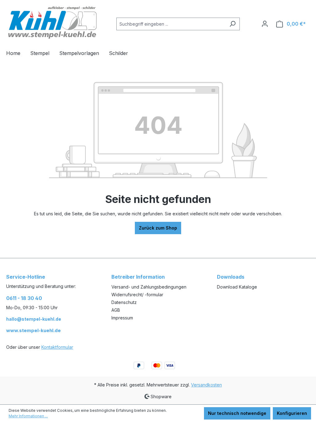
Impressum (122, 317)
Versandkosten (206, 384)
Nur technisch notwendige (237, 413)
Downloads (230, 277)
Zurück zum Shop (158, 227)
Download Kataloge (237, 286)
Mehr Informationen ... (28, 416)
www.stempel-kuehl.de (33, 330)
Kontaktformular (57, 347)
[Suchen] (232, 24)
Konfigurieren (292, 413)
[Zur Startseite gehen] (52, 23)
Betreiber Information (138, 277)
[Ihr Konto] (264, 24)
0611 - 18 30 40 (24, 298)
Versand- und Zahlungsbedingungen (148, 286)
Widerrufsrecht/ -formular (137, 294)
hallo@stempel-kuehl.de (33, 319)
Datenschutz (124, 302)
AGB (115, 310)
